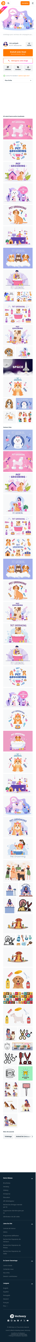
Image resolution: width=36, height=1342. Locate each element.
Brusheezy (6, 1325)
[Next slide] (28, 1278)
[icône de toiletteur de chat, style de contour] (22, 1126)
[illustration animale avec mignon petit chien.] (9, 364)
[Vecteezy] (3, 3)
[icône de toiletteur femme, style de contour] (9, 1008)
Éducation (6, 1339)
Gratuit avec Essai (18, 53)
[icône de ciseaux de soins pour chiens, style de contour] (10, 1153)
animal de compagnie (24, 1279)
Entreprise (6, 1336)
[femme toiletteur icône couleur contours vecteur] (11, 972)
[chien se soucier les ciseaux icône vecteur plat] (10, 1129)
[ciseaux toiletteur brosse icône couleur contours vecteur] (10, 1168)
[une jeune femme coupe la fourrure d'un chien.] (10, 1114)
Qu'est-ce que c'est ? (24, 76)
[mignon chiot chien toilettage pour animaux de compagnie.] (9, 453)
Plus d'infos (8, 79)
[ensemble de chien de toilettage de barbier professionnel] (11, 1215)
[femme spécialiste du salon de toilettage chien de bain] (10, 1263)
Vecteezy (6, 1329)
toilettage (8, 1279)
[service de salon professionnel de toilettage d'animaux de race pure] (13, 1141)
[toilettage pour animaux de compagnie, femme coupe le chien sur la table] (10, 1248)
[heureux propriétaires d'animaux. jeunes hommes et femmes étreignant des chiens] (11, 467)
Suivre (29, 45)
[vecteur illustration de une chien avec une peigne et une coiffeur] (17, 991)
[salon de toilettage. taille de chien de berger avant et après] (23, 1231)
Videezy (5, 1332)
